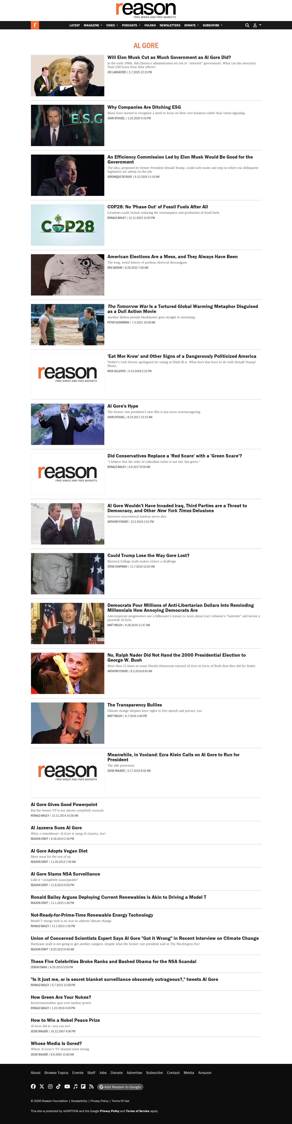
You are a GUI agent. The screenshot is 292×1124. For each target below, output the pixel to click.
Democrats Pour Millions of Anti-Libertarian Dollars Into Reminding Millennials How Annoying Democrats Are (180, 607)
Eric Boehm (114, 267)
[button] (257, 25)
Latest (75, 25)
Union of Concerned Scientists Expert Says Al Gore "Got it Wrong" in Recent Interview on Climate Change (145, 938)
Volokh (150, 25)
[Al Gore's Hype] (68, 424)
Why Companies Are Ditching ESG (144, 107)
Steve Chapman (117, 566)
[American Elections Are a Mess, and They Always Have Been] (68, 275)
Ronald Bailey (116, 218)
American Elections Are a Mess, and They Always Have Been (172, 256)
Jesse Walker (116, 770)
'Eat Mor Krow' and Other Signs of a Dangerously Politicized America (181, 356)
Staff (91, 1072)
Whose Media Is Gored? (56, 1043)
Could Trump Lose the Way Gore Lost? (148, 555)
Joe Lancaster (116, 72)
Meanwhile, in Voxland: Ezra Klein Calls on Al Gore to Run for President (173, 757)
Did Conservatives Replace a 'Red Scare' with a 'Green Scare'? (174, 456)
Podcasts (130, 25)
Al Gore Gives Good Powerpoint (64, 804)
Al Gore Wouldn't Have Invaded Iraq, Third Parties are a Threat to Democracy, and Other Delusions (177, 508)
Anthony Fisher (117, 521)
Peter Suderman (118, 322)
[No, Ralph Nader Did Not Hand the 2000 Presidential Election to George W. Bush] (68, 673)
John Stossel (116, 118)
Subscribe (211, 25)
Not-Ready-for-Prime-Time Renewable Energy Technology (92, 915)
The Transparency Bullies (134, 705)
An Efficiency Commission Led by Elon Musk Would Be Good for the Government (180, 159)
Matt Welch (114, 625)
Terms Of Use (120, 1101)
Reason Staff (39, 838)
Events (77, 1072)
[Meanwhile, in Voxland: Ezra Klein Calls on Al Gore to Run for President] (68, 773)
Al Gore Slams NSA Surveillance (65, 874)
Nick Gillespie (116, 371)
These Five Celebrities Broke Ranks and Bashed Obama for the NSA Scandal (113, 961)
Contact (173, 1072)
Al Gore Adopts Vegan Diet (59, 851)
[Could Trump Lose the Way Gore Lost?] (68, 574)
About (36, 1072)
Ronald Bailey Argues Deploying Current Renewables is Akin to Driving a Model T (118, 897)
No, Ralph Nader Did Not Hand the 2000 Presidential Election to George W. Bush (176, 657)
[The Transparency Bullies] (68, 723)
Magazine (92, 25)
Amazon (205, 1072)
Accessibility (79, 1101)
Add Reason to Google (122, 1086)
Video (111, 25)
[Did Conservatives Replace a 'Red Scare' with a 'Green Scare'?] (68, 474)
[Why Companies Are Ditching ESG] (68, 125)
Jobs (103, 1072)
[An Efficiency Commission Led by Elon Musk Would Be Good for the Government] (68, 175)
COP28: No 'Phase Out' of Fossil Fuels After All (157, 207)
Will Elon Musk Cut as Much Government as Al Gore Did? (169, 57)
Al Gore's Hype (122, 406)
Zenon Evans (39, 967)
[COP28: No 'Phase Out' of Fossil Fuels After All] (68, 225)
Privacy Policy (99, 1101)
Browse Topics (56, 1072)
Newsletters (170, 25)
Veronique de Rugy (119, 176)
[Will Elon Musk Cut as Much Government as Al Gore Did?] (68, 75)
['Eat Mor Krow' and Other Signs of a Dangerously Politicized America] (68, 374)
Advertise (134, 1072)
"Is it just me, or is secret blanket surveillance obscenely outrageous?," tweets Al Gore (124, 979)
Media (189, 1072)
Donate (190, 25)
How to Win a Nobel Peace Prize (65, 1020)
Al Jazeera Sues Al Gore (56, 828)
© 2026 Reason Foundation (49, 1101)
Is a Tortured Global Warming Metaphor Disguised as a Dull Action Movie (182, 308)
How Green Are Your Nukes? (61, 997)
